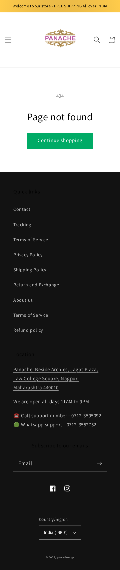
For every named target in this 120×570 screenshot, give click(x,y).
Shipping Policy (29, 270)
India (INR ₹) (56, 532)
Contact (21, 209)
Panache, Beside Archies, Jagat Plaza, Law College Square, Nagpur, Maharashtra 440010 (55, 378)
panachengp (65, 557)
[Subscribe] (99, 463)
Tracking (22, 225)
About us (23, 300)
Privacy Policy (27, 255)
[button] (8, 39)
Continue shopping (60, 140)
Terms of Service (30, 240)
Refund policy (28, 330)
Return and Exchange (36, 285)
